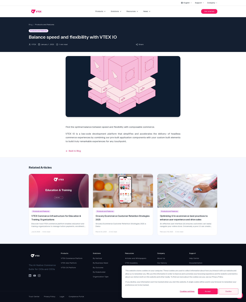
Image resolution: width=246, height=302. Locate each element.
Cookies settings (187, 291)
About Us (161, 258)
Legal (62, 296)
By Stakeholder (99, 272)
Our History (162, 263)
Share (141, 44)
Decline (228, 291)
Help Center (194, 258)
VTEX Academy (131, 263)
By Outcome (98, 267)
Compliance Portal (76, 296)
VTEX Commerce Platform (71, 258)
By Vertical (97, 258)
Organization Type (100, 277)
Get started (209, 11)
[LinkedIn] (30, 275)
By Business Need (100, 263)
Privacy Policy (49, 296)
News (145, 11)
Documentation (195, 263)
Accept (208, 291)
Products (99, 11)
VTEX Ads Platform (69, 263)
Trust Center (34, 296)
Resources (131, 11)
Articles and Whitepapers (135, 258)
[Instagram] (39, 275)
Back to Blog (75, 151)
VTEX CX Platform (68, 267)
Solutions (115, 11)
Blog (31, 24)
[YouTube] (34, 275)
